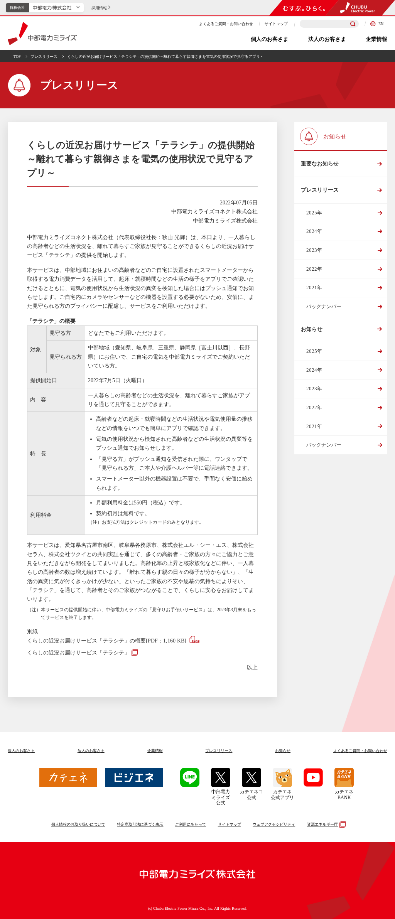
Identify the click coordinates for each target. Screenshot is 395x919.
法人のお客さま (327, 39)
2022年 (314, 269)
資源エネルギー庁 (322, 824)
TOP (17, 56)
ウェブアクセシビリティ (274, 824)
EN (380, 24)
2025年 (314, 213)
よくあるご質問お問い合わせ (360, 751)
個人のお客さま (270, 39)
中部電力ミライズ (42, 33)
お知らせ (311, 329)
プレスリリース (43, 56)
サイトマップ (276, 24)
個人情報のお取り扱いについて (78, 824)
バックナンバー (323, 306)
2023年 (314, 250)
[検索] (353, 24)
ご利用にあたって (190, 824)
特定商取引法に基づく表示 (140, 824)
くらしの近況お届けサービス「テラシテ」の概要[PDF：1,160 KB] (106, 641)
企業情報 (376, 39)
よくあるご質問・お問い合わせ (226, 24)
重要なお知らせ (320, 164)
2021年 (314, 287)
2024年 (314, 231)
